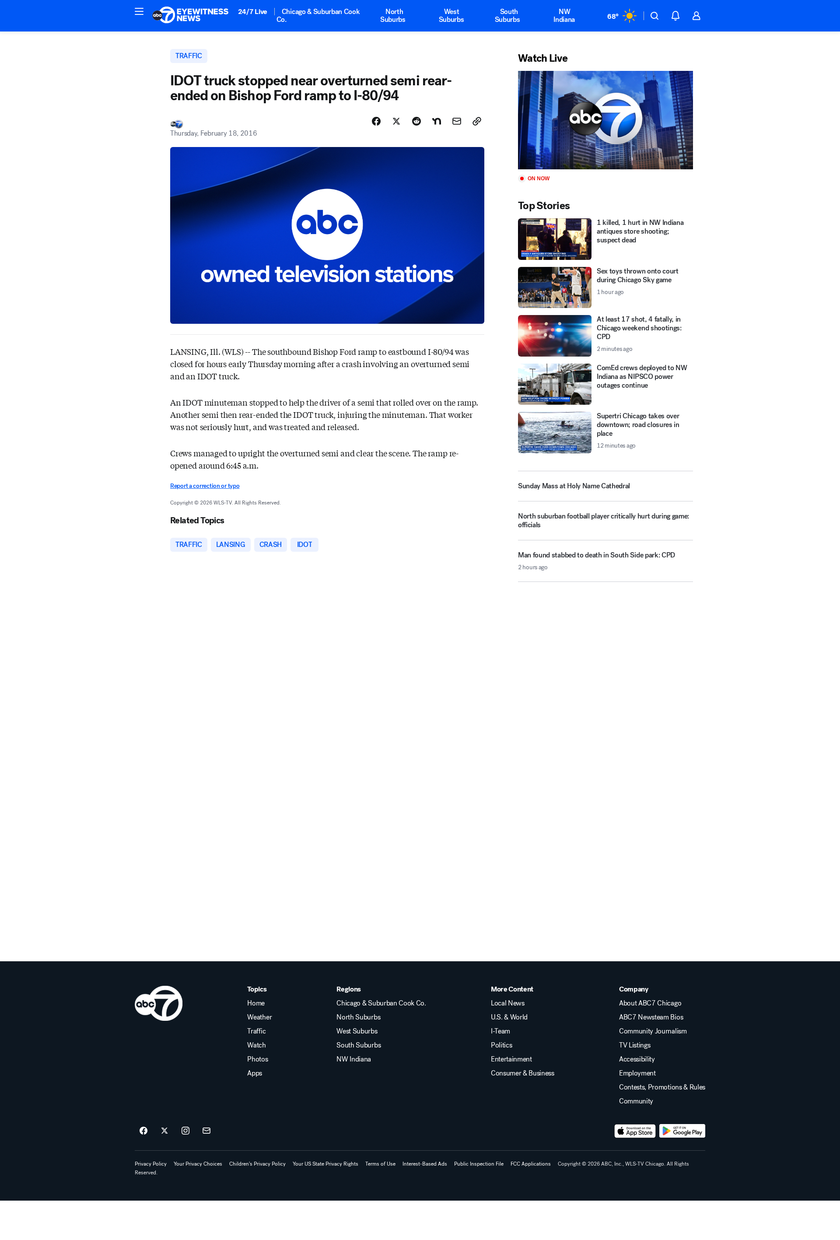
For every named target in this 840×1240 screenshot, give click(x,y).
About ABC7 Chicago (650, 1003)
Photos (257, 1059)
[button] (139, 11)
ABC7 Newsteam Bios (651, 1017)
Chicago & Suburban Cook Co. (318, 15)
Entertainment (511, 1059)
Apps (254, 1073)
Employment (637, 1073)
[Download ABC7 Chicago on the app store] (635, 1131)
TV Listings (634, 1045)
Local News (508, 1003)
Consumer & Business (522, 1073)
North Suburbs (393, 15)
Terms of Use (380, 1163)
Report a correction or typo (204, 486)
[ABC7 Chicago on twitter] (164, 1131)
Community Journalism (653, 1031)
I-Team (500, 1031)
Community (636, 1101)
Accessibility (637, 1059)
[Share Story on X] (396, 121)
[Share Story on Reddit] (416, 121)
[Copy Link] (476, 121)
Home (256, 1003)
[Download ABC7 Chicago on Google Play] (682, 1131)
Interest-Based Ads (424, 1163)
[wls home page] (158, 1003)
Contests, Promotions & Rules (662, 1087)
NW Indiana (564, 15)
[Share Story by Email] (456, 121)
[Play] (605, 120)
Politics (501, 1045)
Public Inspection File (479, 1163)
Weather (259, 1017)
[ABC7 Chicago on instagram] (185, 1131)
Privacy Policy (151, 1163)
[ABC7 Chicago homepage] (190, 15)
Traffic (256, 1031)
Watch (256, 1045)
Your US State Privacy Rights (325, 1163)
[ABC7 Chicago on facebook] (143, 1131)
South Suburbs (507, 15)
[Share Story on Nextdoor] (436, 121)
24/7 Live (252, 11)
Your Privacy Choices (198, 1163)
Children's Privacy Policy (257, 1163)
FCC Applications (531, 1163)
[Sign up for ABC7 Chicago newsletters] (206, 1131)
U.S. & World (509, 1017)
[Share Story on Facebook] (376, 121)
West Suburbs (451, 15)
